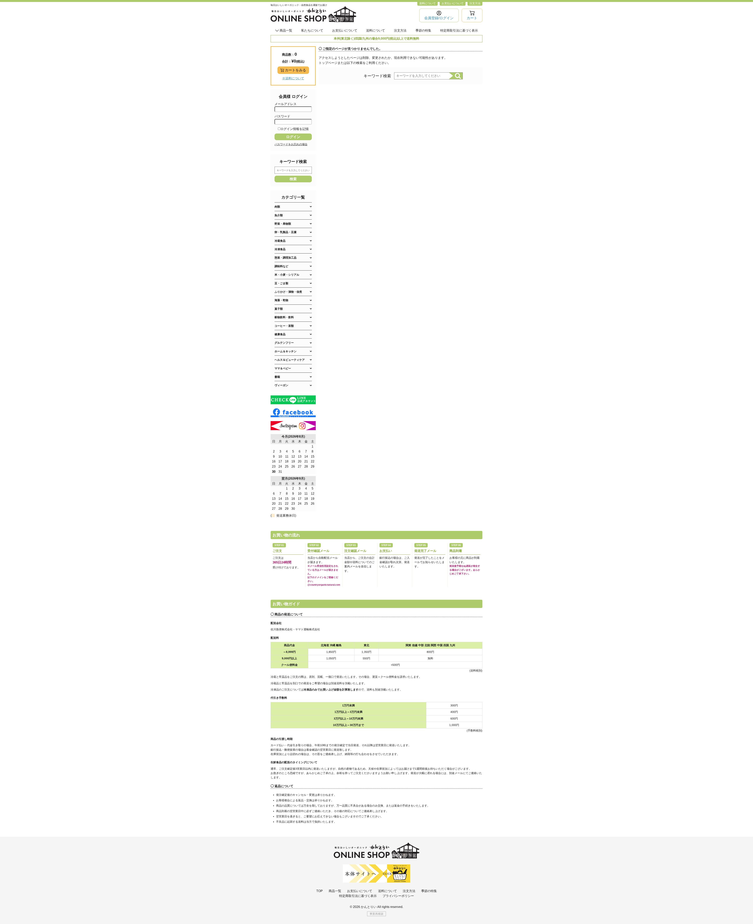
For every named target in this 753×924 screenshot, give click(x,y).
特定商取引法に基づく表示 (459, 30)
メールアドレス (285, 104)
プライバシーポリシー (398, 896)
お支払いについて (453, 3)
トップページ (328, 63)
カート (472, 18)
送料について (427, 3)
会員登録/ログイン (439, 18)
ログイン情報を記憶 (294, 129)
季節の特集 (423, 30)
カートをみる (295, 70)
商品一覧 (335, 891)
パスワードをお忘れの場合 (291, 144)
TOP (319, 891)
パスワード (282, 116)
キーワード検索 (377, 76)
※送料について (293, 78)
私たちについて (312, 30)
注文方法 (474, 3)
